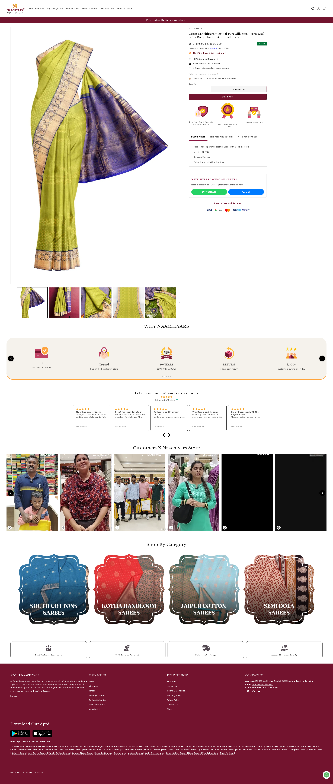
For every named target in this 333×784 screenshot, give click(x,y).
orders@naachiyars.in (262, 684)
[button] (313, 8)
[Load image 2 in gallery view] (64, 302)
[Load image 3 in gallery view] (96, 302)
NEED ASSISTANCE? (247, 137)
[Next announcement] (325, 20)
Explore (13, 696)
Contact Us (172, 704)
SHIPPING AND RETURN (221, 137)
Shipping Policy (174, 695)
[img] (166, 397)
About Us (171, 682)
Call (248, 192)
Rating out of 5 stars (165, 400)
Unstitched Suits (97, 704)
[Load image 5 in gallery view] (160, 302)
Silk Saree (93, 686)
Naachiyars (22, 772)
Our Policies (172, 686)
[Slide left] (13, 303)
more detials (222, 68)
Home (91, 682)
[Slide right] (179, 303)
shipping (214, 48)
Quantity (192, 84)
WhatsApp (211, 192)
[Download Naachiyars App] (20, 736)
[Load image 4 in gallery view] (128, 302)
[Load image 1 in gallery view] (32, 302)
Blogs (169, 709)
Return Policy (173, 700)
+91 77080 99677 (271, 687)
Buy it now (227, 96)
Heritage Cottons (97, 695)
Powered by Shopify (35, 772)
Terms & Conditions (177, 691)
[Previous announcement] (7, 20)
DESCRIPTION (198, 137)
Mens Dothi (94, 709)
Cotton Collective (97, 700)
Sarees (92, 691)
